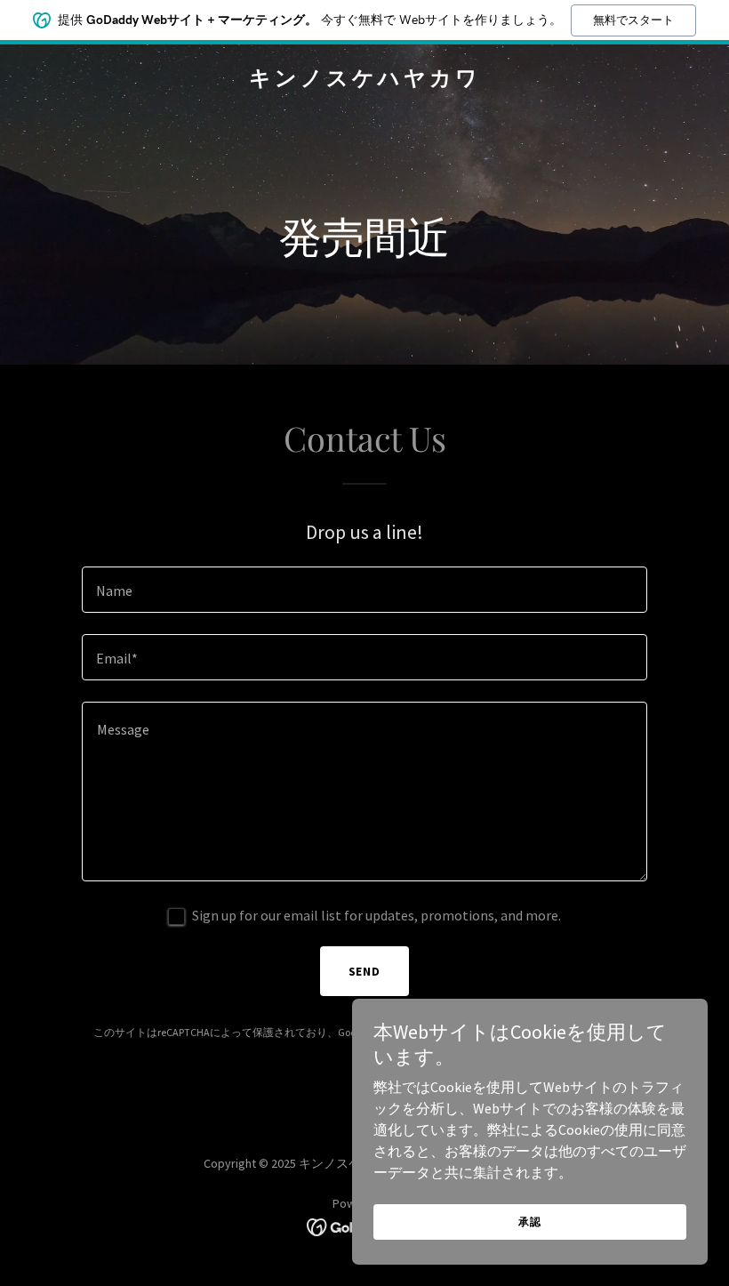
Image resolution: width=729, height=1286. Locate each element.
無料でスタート (633, 20)
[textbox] (364, 590)
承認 (529, 1221)
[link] (365, 80)
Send (364, 971)
